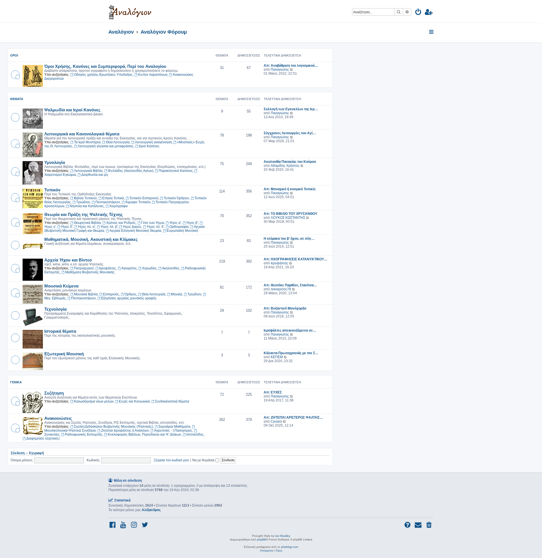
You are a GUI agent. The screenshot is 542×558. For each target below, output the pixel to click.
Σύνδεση (18, 453)
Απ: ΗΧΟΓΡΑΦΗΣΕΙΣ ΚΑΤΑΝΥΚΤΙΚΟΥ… (295, 259)
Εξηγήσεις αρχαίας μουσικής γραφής (129, 298)
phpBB (261, 539)
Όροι (14, 55)
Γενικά (16, 382)
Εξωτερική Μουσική (64, 353)
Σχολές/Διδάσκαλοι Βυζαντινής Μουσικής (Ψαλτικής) (113, 427)
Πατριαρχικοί (84, 268)
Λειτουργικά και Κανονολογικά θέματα (81, 133)
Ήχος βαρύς (132, 227)
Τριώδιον (83, 202)
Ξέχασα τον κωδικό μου (171, 460)
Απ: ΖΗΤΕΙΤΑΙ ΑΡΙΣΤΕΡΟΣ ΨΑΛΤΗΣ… (293, 417)
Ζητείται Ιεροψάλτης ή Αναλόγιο (125, 430)
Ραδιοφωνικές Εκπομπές (83, 434)
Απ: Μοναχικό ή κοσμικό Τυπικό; (290, 189)
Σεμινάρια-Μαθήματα (174, 427)
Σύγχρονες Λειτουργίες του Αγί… (290, 133)
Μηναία (176, 294)
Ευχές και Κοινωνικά (134, 401)
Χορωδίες (149, 268)
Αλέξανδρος (151, 510)
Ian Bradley (282, 535)
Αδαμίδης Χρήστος (285, 166)
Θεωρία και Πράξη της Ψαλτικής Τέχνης (83, 214)
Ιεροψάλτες (107, 268)
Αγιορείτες (129, 268)
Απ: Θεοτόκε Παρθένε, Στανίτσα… (290, 285)
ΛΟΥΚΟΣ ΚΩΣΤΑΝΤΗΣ (288, 218)
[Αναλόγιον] (130, 11)
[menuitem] (418, 12)
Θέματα (16, 99)
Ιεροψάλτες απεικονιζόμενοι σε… (290, 330)
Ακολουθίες (171, 268)
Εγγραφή (36, 453)
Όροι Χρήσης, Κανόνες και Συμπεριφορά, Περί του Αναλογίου (105, 66)
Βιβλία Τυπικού (85, 198)
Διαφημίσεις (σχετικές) (43, 438)
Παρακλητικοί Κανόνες (176, 171)
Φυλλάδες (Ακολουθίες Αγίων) (130, 171)
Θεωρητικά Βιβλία (87, 223)
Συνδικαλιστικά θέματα (172, 401)
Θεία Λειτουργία (118, 142)
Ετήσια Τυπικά (113, 198)
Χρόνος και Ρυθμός (121, 223)
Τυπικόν (52, 189)
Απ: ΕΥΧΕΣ (273, 392)
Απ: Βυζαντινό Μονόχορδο (285, 308)
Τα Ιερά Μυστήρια (87, 142)
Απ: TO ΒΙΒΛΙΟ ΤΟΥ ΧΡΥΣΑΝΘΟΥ (290, 214)
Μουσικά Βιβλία (86, 294)
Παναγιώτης (280, 70)
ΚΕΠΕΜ (277, 357)
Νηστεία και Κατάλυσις (87, 206)
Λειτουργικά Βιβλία (88, 171)
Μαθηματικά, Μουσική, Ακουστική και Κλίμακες (91, 239)
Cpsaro (276, 421)
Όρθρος (130, 294)
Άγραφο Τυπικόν (137, 202)
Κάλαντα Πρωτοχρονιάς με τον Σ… (291, 353)
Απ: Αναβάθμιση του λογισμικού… (291, 66)
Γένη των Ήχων (152, 223)
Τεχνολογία (55, 309)
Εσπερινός (111, 294)
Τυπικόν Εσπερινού (144, 198)
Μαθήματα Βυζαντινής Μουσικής (90, 272)
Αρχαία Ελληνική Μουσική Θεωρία (135, 231)
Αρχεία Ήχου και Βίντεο (68, 259)
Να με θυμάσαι (203, 460)
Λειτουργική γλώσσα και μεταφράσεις (106, 146)
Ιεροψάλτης (279, 263)
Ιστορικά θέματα (60, 331)
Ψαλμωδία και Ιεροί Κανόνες (72, 109)
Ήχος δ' (67, 227)
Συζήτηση (54, 392)
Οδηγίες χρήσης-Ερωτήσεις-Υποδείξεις (103, 75)
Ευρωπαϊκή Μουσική (182, 231)
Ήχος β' (192, 223)
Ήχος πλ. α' (86, 227)
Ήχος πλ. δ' (155, 227)
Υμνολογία (54, 162)
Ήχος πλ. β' (109, 227)
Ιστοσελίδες (195, 434)
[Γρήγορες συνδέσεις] (432, 32)
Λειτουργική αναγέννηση (153, 142)
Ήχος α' (175, 223)
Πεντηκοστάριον (107, 202)
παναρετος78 (281, 289)
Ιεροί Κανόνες (149, 146)
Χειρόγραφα (118, 206)
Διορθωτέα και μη (94, 175)
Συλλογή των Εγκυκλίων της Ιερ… (291, 109)
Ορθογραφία (179, 227)
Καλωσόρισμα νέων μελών (93, 401)
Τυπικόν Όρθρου (176, 198)
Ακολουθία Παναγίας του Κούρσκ (290, 162)
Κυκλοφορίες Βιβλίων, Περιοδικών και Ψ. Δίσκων (144, 434)
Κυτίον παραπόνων (152, 75)
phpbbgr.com (289, 546)
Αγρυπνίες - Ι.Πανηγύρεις (173, 430)
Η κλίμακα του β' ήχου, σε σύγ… (289, 239)
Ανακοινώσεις (58, 418)
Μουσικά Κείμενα (61, 285)
